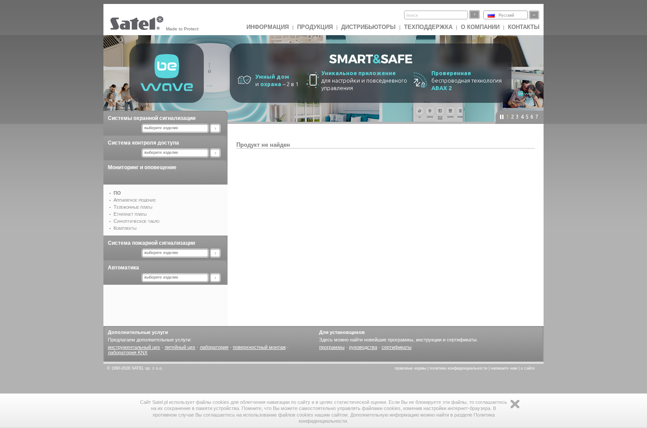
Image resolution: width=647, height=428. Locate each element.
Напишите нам (504, 368)
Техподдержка (428, 27)
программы (332, 347)
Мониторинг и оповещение (142, 167)
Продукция (315, 27)
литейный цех (180, 347)
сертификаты (397, 347)
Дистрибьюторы (368, 27)
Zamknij (515, 404)
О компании (480, 27)
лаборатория (214, 347)
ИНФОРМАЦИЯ (267, 27)
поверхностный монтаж (259, 347)
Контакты (524, 27)
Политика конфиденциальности (458, 368)
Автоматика (123, 268)
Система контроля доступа (143, 143)
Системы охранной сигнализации (151, 118)
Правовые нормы (410, 368)
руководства (363, 347)
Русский (506, 15)
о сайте (528, 368)
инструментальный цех (134, 347)
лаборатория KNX (127, 352)
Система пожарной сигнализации (151, 243)
